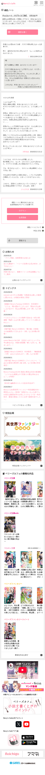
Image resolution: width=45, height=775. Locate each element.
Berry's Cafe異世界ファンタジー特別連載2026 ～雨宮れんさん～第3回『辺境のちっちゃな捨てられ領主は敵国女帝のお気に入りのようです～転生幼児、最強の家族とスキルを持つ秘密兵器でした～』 (22, 394)
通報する (22, 240)
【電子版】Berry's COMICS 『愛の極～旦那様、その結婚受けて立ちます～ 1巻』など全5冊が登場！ (22, 331)
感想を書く (22, 32)
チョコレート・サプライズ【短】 (15, 15)
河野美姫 (32, 15)
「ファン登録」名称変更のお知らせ (17, 258)
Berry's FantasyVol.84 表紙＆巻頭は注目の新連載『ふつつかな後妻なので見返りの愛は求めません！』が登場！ (22, 374)
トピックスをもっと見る (21, 405)
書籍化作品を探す (21, 655)
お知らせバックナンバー (21, 280)
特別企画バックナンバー (21, 466)
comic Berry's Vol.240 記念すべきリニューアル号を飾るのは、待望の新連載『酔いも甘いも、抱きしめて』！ (22, 342)
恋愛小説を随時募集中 (33, 548)
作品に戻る (37, 231)
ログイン (36, 5)
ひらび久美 (25, 189)
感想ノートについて (34, 227)
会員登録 (22, 217)
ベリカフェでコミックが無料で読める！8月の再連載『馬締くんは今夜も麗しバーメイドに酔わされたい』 (22, 320)
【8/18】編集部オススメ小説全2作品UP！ (19, 383)
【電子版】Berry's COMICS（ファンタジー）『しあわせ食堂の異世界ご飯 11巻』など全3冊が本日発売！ (22, 363)
